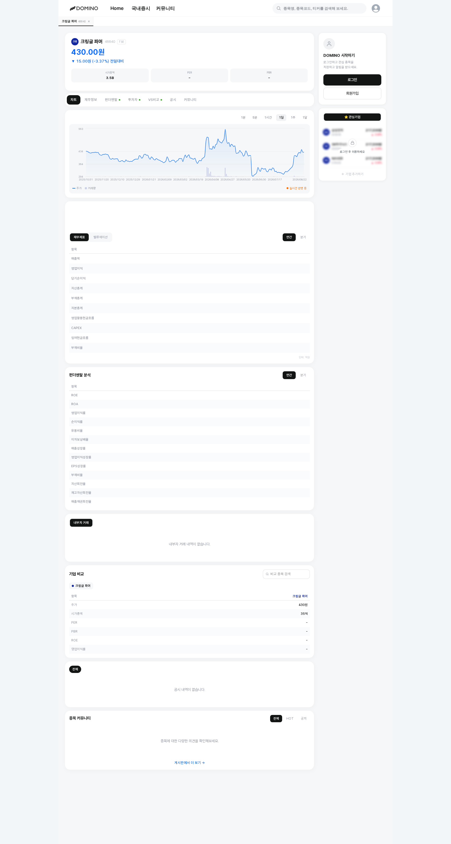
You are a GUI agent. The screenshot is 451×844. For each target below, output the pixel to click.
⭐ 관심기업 (352, 117)
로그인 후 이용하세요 (352, 152)
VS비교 (153, 100)
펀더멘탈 (111, 100)
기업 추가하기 (355, 174)
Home (117, 8)
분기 (303, 237)
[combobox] (322, 8)
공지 (304, 718)
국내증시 (141, 8)
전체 (75, 669)
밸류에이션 (100, 237)
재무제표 (79, 237)
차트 (73, 100)
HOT (290, 718)
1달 (304, 117)
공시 (173, 100)
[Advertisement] (189, 217)
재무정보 (91, 100)
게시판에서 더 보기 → (189, 763)
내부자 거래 (81, 523)
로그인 (352, 79)
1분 (243, 117)
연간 (289, 237)
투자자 (133, 100)
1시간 (268, 117)
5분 (254, 117)
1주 (292, 117)
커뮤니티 (165, 8)
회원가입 (352, 93)
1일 (281, 117)
